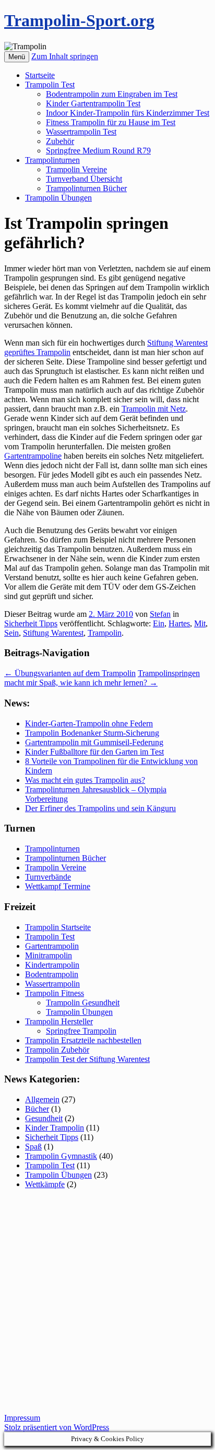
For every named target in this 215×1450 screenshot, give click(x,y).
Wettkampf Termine (57, 886)
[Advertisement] (107, 1305)
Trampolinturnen (52, 160)
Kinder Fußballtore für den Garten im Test (94, 751)
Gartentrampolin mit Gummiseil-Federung (94, 742)
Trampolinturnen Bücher (86, 188)
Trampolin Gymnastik (61, 1156)
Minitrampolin (48, 955)
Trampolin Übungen (58, 197)
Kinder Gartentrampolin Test (93, 103)
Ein (158, 623)
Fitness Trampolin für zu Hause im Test (110, 122)
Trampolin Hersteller (59, 1021)
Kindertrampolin (52, 964)
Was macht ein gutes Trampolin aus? (85, 780)
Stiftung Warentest (53, 632)
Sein (11, 632)
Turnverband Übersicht (84, 178)
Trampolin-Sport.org (79, 20)
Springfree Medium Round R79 (98, 150)
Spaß (33, 1146)
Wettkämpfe (45, 1184)
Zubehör (60, 141)
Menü (16, 57)
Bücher (37, 1108)
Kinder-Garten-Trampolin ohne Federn (89, 723)
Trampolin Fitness (54, 993)
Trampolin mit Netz (154, 408)
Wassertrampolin (52, 983)
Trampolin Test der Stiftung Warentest (87, 1059)
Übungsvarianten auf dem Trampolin (70, 673)
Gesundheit (44, 1118)
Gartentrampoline (33, 455)
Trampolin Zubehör (57, 1049)
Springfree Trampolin (81, 1030)
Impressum (22, 1417)
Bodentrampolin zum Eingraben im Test (111, 94)
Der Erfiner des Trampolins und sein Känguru (100, 808)
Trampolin (105, 632)
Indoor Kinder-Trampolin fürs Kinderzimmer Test (127, 112)
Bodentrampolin (51, 974)
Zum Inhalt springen (64, 56)
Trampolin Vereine (76, 169)
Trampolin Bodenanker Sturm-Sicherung (92, 732)
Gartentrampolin (52, 946)
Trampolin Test (50, 84)
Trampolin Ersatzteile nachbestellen (83, 1040)
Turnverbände (48, 876)
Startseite (40, 75)
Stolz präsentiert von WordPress (56, 1427)
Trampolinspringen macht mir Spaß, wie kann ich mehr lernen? (102, 678)
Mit (200, 623)
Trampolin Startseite (58, 927)
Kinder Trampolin (54, 1127)
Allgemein (42, 1099)
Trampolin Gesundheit (83, 1002)
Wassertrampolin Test (81, 131)
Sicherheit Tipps (30, 623)
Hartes (179, 623)
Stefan (160, 614)
